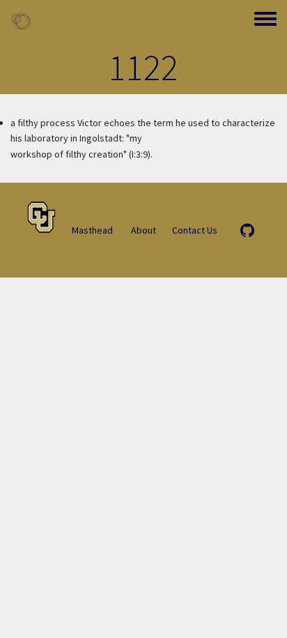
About (143, 230)
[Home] (20, 21)
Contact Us (194, 230)
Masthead (92, 230)
